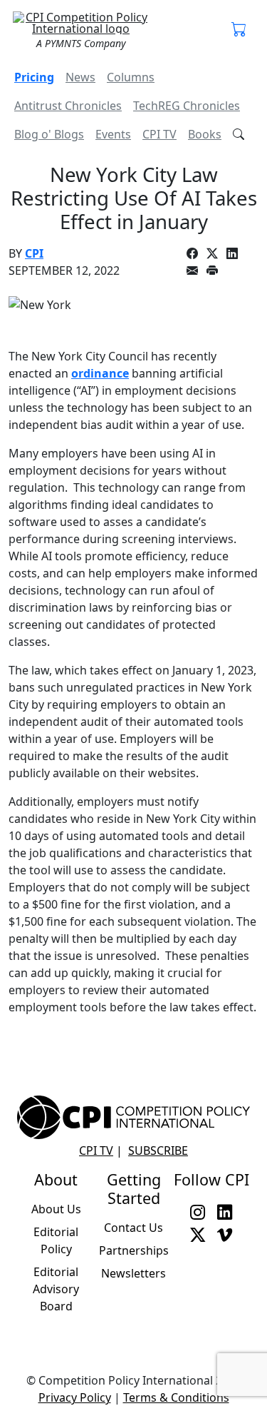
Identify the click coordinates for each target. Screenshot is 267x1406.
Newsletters (133, 1273)
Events (113, 134)
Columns (131, 77)
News (80, 77)
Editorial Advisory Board (56, 1289)
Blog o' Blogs (49, 134)
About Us (56, 1209)
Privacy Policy (74, 1397)
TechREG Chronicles (186, 105)
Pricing (34, 77)
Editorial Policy (55, 1240)
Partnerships (134, 1250)
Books (204, 134)
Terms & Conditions (176, 1397)
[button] (239, 30)
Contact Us (133, 1227)
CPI (34, 253)
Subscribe (158, 1150)
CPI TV (159, 134)
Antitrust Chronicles (68, 105)
